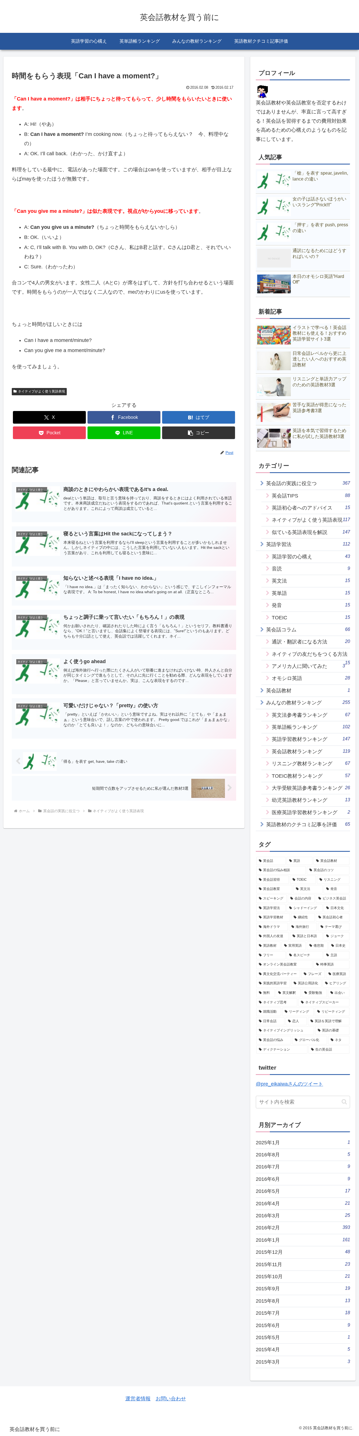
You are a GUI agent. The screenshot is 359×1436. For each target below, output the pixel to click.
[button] (198, 432)
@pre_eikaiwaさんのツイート (289, 1084)
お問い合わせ (171, 1398)
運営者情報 (138, 1398)
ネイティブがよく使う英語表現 (41, 391)
